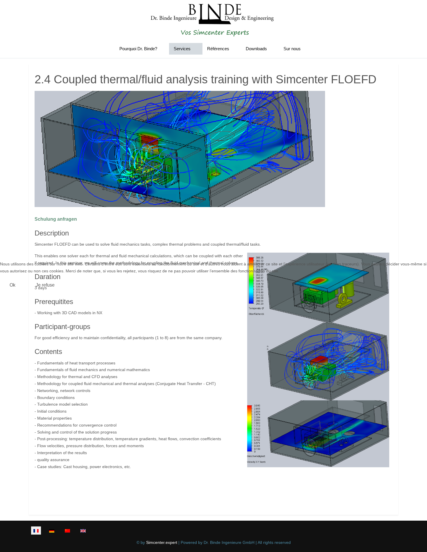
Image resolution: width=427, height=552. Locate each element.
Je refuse (45, 285)
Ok (12, 285)
